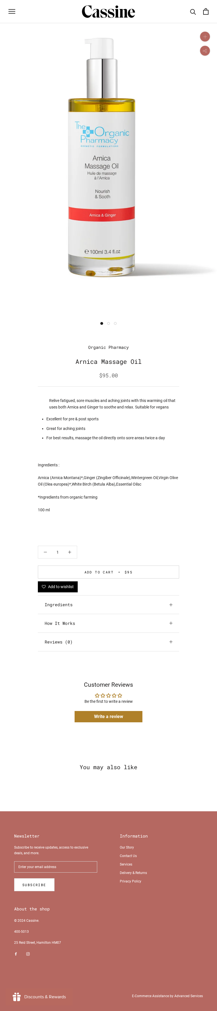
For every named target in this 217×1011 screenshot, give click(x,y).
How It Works (60, 623)
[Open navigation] (11, 11)
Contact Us (128, 856)
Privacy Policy (130, 881)
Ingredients (59, 604)
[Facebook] (16, 954)
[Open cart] (206, 11)
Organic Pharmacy (108, 347)
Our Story (127, 847)
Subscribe (34, 884)
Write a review (108, 716)
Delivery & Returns (133, 873)
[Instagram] (28, 954)
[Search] (193, 11)
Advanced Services (188, 996)
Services (126, 864)
